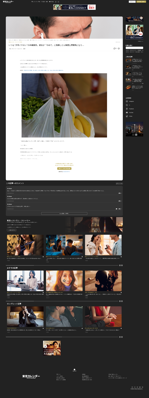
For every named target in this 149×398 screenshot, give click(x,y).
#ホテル (127, 50)
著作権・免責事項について (87, 377)
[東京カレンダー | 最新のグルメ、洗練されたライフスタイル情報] (17, 2)
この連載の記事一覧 (11, 230)
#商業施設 (139, 50)
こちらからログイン (66, 171)
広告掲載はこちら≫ (140, 41)
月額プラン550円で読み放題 (64, 168)
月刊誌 (52, 1)
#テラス (127, 51)
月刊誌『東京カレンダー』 (113, 374)
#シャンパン (143, 51)
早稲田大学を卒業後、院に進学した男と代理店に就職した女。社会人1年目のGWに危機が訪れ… (44, 70)
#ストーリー (132, 51)
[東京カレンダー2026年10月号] (52, 347)
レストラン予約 (36, 1)
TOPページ (58, 374)
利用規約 (83, 374)
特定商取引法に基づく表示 (87, 379)
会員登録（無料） (141, 1)
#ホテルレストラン (133, 50)
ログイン (132, 1)
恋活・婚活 (45, 1)
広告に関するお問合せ (60, 377)
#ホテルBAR (138, 51)
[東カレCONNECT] (74, 7)
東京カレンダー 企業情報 (61, 379)
